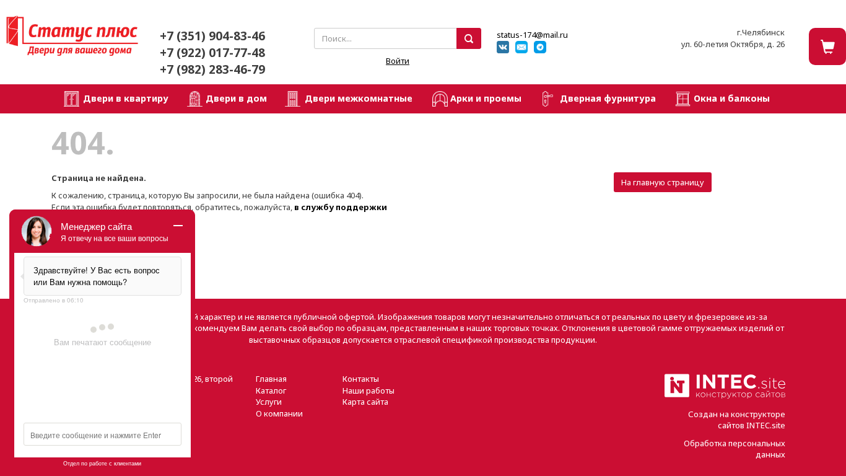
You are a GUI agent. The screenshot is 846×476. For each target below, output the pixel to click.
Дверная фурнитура (608, 98)
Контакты (360, 378)
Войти (397, 60)
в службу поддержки (340, 207)
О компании (279, 413)
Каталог (271, 390)
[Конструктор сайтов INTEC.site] (725, 396)
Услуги (269, 401)
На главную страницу (662, 182)
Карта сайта (365, 401)
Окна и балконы (732, 98)
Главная (271, 378)
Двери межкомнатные (358, 98)
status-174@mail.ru (532, 34)
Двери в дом (236, 98)
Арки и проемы (485, 98)
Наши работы (368, 390)
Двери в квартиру (125, 98)
